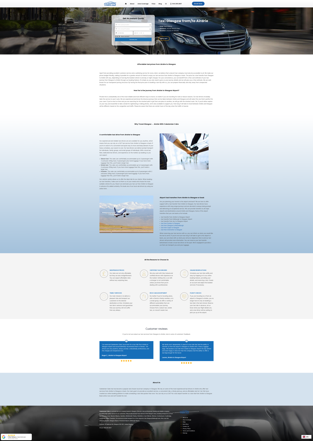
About (132, 4)
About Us (185, 417)
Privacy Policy (187, 428)
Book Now (198, 4)
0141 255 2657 (177, 4)
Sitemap (185, 433)
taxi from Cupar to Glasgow (170, 227)
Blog (160, 4)
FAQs (153, 4)
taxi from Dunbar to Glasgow (170, 223)
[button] (8, 434)
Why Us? (163, 38)
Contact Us (186, 426)
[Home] (125, 3)
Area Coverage (143, 4)
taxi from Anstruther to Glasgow (171, 230)
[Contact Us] (165, 3)
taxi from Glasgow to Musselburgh (172, 225)
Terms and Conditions (189, 431)
